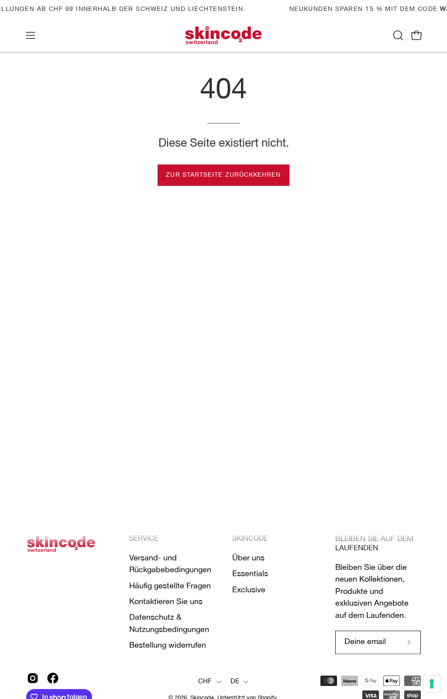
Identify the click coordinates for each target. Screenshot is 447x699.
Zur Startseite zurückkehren (223, 175)
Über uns (248, 558)
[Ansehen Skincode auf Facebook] (52, 678)
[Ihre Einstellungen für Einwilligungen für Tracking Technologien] (431, 683)
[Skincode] (223, 35)
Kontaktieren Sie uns (166, 601)
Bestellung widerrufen (167, 645)
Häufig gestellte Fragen (170, 585)
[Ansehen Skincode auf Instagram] (32, 678)
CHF (205, 681)
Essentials (250, 573)
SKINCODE (250, 539)
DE (235, 681)
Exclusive (248, 589)
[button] (397, 35)
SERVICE (143, 539)
